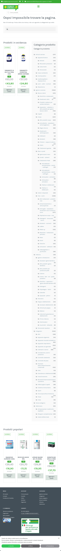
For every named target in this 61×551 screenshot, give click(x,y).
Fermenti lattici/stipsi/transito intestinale (44, 365)
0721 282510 (26, 511)
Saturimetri (43, 66)
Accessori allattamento (46, 305)
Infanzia (38, 254)
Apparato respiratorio (44, 343)
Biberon (42, 311)
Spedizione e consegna (8, 517)
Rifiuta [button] (31, 546)
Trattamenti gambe (45, 148)
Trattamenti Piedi (45, 160)
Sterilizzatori (43, 322)
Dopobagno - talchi (45, 289)
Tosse (39, 397)
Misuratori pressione (46, 63)
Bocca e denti (42, 93)
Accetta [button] (12, 546)
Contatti (5, 496)
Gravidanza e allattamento (45, 373)
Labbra (42, 226)
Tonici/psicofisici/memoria (46, 393)
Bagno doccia (44, 128)
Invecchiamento (42, 376)
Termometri (43, 70)
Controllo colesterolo (44, 357)
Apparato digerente (43, 337)
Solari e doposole (43, 193)
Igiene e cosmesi (40, 90)
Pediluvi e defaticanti (48, 185)
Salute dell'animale (43, 417)
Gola (39, 370)
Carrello (23, 496)
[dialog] (30, 543)
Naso (41, 237)
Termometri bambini (44, 328)
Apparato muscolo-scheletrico (46, 340)
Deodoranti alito (44, 99)
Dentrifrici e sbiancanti (46, 96)
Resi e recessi (6, 515)
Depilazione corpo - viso (47, 215)
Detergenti (43, 286)
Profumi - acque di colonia (47, 142)
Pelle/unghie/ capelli (44, 384)
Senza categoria (40, 403)
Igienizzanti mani (45, 154)
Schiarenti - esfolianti (46, 246)
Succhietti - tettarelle (46, 325)
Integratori (39, 331)
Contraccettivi (42, 76)
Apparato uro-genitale (44, 346)
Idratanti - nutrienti (45, 223)
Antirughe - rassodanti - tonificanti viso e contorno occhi (47, 210)
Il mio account (24, 494)
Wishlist (23, 500)
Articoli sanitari (40, 54)
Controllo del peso (43, 360)
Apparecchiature (43, 57)
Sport (39, 390)
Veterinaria (39, 406)
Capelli (40, 114)
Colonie (42, 273)
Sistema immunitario (44, 387)
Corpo (39, 117)
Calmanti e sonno (43, 349)
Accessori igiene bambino (47, 261)
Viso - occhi (41, 196)
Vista (39, 400)
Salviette (42, 292)
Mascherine (41, 87)
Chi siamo (5, 494)
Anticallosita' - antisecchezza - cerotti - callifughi (48, 165)
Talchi (41, 145)
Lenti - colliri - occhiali (44, 84)
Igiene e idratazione (43, 257)
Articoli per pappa (45, 308)
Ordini (22, 498)
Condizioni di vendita (8, 498)
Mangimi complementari (45, 414)
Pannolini (41, 298)
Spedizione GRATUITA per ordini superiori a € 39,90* (39, 1)
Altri (39, 334)
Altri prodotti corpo (45, 120)
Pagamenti (5, 513)
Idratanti (42, 139)
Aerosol (42, 60)
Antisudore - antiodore (48, 177)
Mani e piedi (41, 151)
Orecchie (42, 243)
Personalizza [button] (50, 546)
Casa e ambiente (43, 73)
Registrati (23, 502)
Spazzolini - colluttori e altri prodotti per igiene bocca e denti (47, 109)
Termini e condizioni (8, 511)
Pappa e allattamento (44, 302)
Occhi (41, 240)
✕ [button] (58, 538)
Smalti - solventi (44, 157)
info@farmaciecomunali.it (31, 513)
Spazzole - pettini (45, 295)
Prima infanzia (44, 319)
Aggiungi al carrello (9, 90)
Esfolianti (42, 136)
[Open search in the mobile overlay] (30, 12)
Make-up (42, 229)
